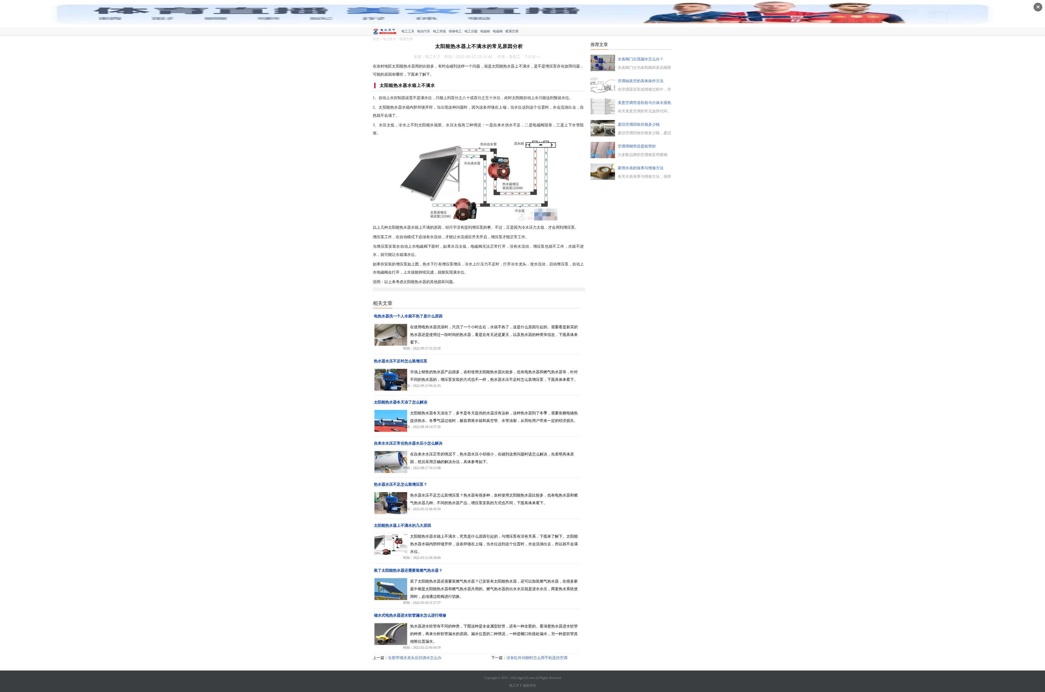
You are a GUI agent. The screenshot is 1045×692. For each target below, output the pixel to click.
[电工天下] (387, 32)
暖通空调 (511, 31)
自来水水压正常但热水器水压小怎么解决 (408, 443)
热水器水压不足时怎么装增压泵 (400, 361)
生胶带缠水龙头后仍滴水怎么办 (414, 658)
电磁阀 (498, 31)
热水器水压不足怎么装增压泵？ (400, 484)
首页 (376, 39)
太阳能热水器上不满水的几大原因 (402, 525)
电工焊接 (439, 31)
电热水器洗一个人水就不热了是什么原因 (408, 316)
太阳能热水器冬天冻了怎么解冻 (400, 402)
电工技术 (389, 39)
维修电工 (455, 31)
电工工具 (407, 31)
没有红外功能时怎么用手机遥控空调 (536, 658)
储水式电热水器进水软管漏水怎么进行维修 (410, 615)
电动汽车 (423, 31)
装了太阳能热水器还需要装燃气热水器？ (408, 570)
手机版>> (532, 56)
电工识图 (471, 31)
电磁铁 (485, 31)
